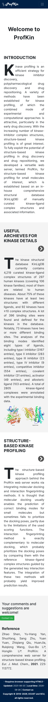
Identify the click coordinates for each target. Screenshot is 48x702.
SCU (42, 694)
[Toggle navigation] (42, 4)
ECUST (31, 694)
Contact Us (7, 618)
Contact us (28, 689)
